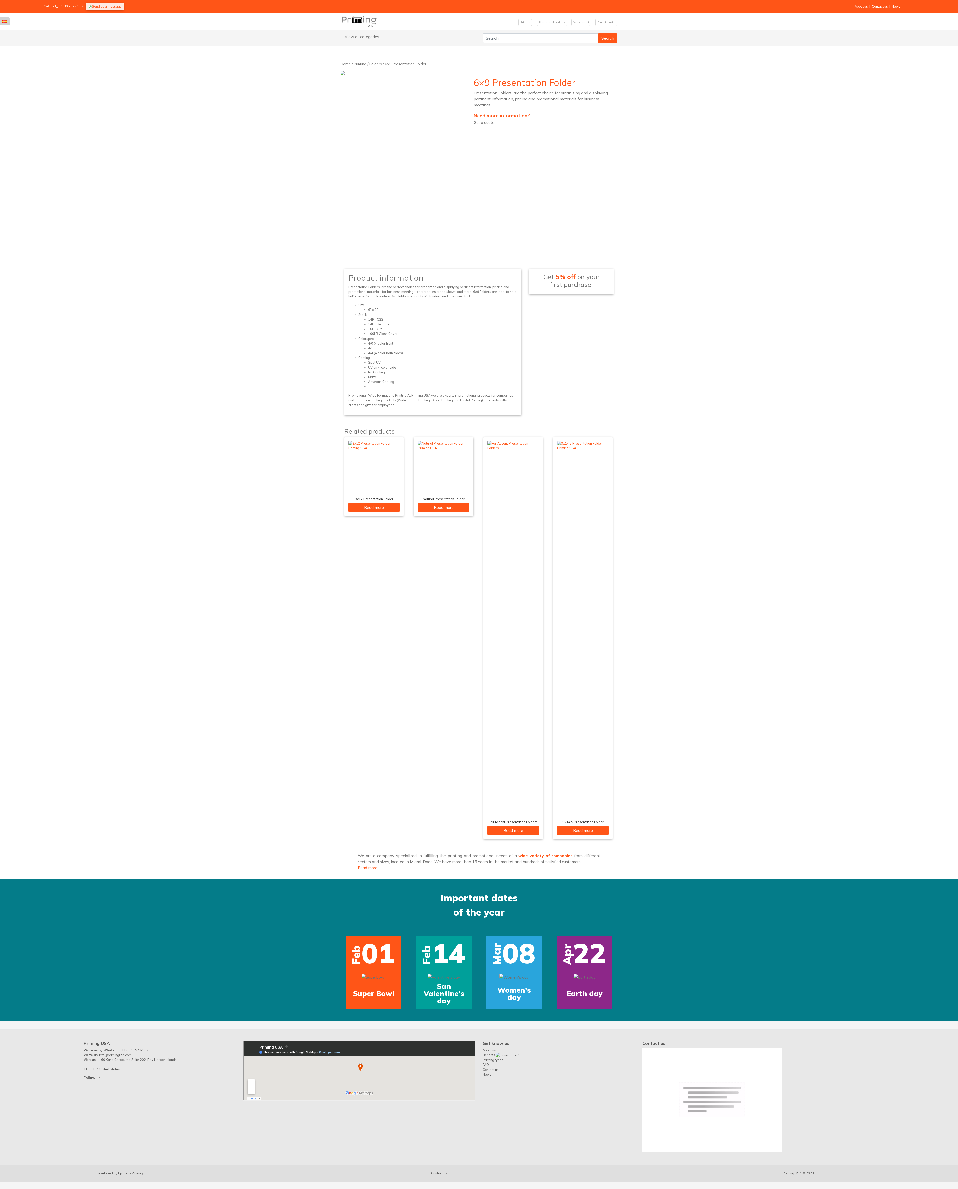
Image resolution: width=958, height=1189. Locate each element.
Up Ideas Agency (131, 1173)
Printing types (493, 1060)
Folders (375, 64)
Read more (374, 507)
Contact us (880, 6)
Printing (525, 22)
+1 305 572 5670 (72, 6)
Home (346, 64)
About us (861, 6)
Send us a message (107, 6)
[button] (66, 944)
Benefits (489, 1055)
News (896, 6)
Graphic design (606, 22)
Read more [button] (367, 867)
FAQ (486, 1065)
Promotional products (552, 22)
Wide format (581, 22)
